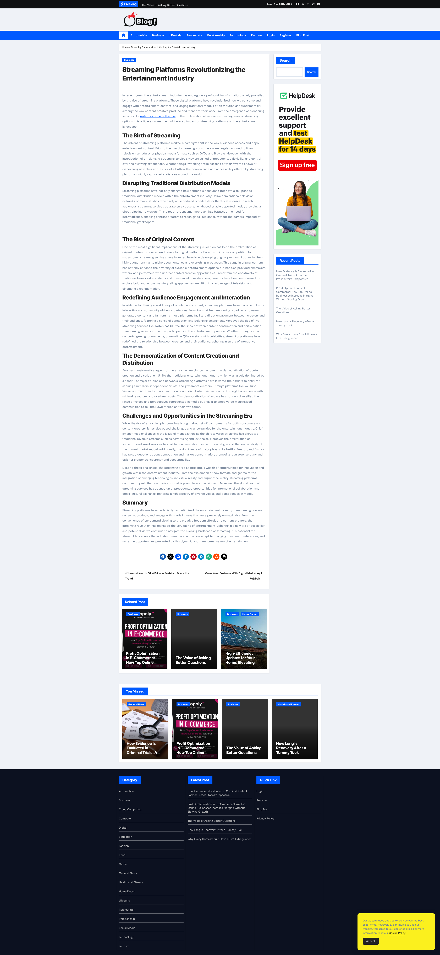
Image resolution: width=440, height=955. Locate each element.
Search (286, 60)
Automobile (139, 35)
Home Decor (249, 614)
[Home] (123, 35)
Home (125, 47)
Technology (238, 35)
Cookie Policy (397, 933)
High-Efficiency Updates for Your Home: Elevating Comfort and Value (242, 660)
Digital (123, 827)
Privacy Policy (265, 818)
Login (271, 35)
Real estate (194, 35)
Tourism (124, 946)
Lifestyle (175, 35)
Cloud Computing (130, 809)
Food (122, 855)
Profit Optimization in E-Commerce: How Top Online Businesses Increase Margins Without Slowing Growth (144, 664)
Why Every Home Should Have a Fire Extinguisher (296, 336)
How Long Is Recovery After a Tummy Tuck (291, 748)
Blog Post (303, 35)
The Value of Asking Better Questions (193, 660)
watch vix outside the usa (157, 116)
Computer (125, 818)
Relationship (216, 35)
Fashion (256, 35)
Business (158, 35)
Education (125, 837)
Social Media (127, 928)
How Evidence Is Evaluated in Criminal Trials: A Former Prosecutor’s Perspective (295, 275)
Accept (370, 941)
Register (285, 35)
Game (123, 864)
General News (136, 704)
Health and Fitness (289, 704)
